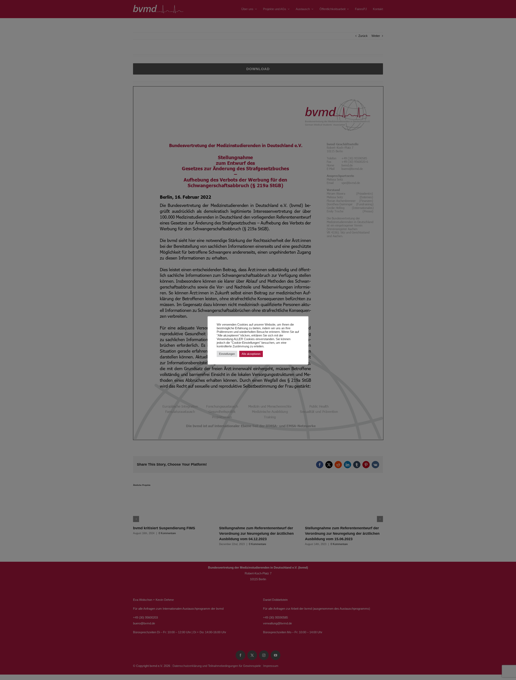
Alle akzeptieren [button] (251, 353)
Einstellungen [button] (227, 353)
